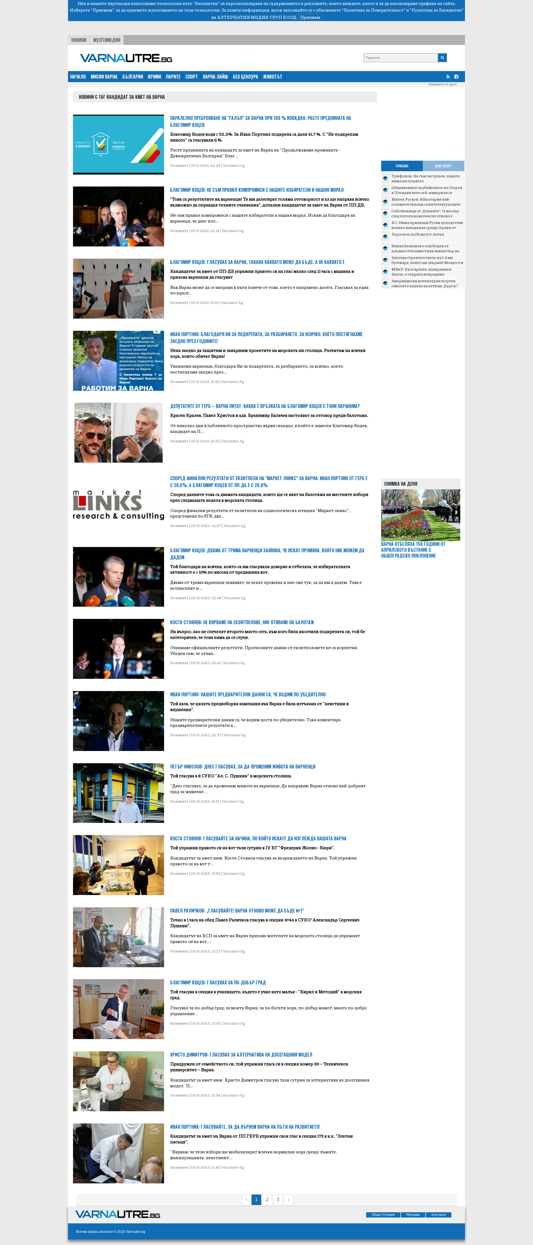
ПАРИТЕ (173, 76)
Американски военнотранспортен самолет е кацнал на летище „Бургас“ (424, 283)
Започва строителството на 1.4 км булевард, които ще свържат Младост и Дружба (427, 262)
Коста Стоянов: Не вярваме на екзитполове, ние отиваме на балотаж (242, 622)
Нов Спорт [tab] (443, 165)
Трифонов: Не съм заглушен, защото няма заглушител (425, 178)
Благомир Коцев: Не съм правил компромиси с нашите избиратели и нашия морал (257, 190)
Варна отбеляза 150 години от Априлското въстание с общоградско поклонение (413, 549)
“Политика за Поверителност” (373, 10)
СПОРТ (191, 76)
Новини (78, 40)
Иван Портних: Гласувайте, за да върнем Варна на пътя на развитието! (245, 1126)
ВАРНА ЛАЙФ (215, 76)
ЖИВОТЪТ (272, 76)
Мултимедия (106, 40)
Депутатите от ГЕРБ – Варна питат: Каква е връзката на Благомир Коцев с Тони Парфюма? (265, 406)
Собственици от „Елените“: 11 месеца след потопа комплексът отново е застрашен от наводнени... (425, 215)
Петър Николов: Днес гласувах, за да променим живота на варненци (242, 766)
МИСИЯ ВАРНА (104, 76)
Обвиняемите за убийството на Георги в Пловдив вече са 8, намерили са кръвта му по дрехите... (426, 192)
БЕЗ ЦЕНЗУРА (245, 76)
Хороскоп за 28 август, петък (417, 234)
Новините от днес (443, 84)
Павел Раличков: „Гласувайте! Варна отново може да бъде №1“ (237, 910)
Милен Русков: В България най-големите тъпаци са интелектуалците (426, 201)
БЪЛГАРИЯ (132, 76)
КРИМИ (154, 76)
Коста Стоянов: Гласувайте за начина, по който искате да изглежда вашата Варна (258, 838)
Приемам (310, 17)
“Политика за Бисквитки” (437, 10)
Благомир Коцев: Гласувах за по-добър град (218, 982)
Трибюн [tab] (401, 165)
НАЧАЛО (78, 76)
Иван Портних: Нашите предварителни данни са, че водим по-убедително (248, 694)
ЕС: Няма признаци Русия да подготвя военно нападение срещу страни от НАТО (427, 227)
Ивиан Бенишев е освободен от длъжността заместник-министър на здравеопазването (425, 250)
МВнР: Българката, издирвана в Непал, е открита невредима (421, 271)
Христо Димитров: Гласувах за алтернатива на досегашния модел (241, 1054)
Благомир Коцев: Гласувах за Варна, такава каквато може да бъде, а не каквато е (257, 262)
